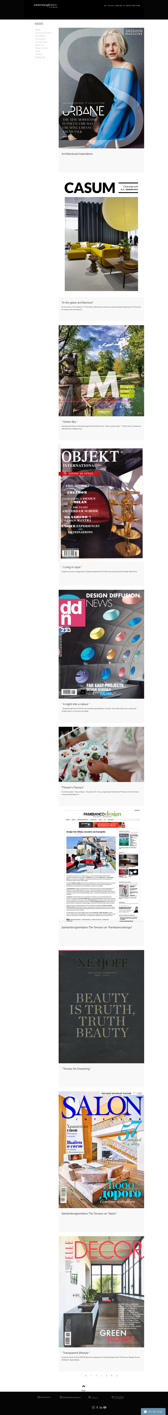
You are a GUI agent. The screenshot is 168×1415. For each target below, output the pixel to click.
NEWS (37, 51)
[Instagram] (93, 1407)
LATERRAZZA (40, 36)
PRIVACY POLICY (42, 48)
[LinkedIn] (101, 1407)
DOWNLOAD (40, 57)
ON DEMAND (40, 39)
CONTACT (39, 54)
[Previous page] (86, 1376)
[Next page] (117, 1376)
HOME (37, 30)
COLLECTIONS (41, 42)
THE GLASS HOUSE (43, 33)
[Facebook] (97, 1407)
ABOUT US (39, 45)
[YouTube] (105, 1407)
